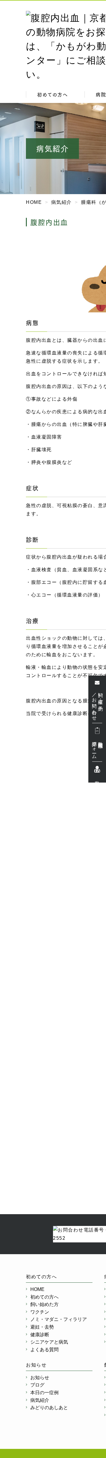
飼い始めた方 (44, 1304)
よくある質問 (44, 1349)
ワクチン (39, 1311)
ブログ (37, 1384)
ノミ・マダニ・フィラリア (58, 1319)
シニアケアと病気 (49, 1341)
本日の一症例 (44, 1392)
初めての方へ (52, 94)
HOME (37, 1289)
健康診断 (39, 1334)
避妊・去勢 (42, 1326)
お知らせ (39, 1377)
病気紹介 (39, 1400)
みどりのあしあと (49, 1407)
